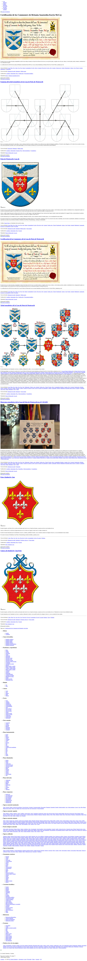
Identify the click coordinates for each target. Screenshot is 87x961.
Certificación (20, 73)
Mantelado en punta (10, 676)
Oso (52, 823)
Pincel (75, 843)
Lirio (15, 814)
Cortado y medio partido (10, 668)
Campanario (22, 838)
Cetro (48, 838)
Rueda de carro (61, 844)
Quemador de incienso (62, 841)
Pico (76, 830)
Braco (48, 820)
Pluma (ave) (79, 830)
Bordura (62, 387)
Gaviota (65, 821)
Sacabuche (80, 844)
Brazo (18, 829)
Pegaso (9, 851)
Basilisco (12, 850)
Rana (8, 824)
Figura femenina (29, 821)
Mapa (7, 911)
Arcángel (8, 850)
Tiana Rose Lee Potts (57, 372)
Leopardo (5, 823)
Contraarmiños (9, 705)
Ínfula (52, 841)
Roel (7, 788)
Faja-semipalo (8, 797)
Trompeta (33, 845)
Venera (2, 388)
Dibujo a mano (9, 933)
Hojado (58, 388)
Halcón (68, 821)
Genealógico (33, 150)
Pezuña (73, 830)
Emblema (7, 896)
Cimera (7, 857)
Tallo (19, 831)
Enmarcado (8, 934)
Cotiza (7, 762)
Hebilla (19, 841)
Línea (35, 842)
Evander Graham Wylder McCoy (16, 373)
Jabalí (72, 821)
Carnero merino (66, 820)
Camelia (11, 813)
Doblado (81, 387)
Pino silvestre (68, 814)
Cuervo (7, 821)
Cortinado (8, 670)
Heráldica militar (9, 641)
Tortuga (32, 824)
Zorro (38, 824)
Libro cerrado (20, 842)
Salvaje (10, 824)
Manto (7, 870)
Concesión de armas (10, 898)
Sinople (7, 693)
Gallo (49, 821)
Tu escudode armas (5, 7)
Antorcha (33, 836)
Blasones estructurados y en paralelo (13, 904)
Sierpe (14, 824)
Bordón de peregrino (67, 837)
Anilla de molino (62, 843)
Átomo (10, 807)
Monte (84, 807)
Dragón (46, 850)
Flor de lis (44, 68)
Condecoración (9, 861)
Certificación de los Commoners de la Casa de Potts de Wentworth (22, 239)
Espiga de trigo (79, 829)
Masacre (25, 830)
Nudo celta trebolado (36, 843)
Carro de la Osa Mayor (17, 807)
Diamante (48, 807)
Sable (7, 694)
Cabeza (71, 68)
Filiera (7, 768)
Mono (46, 823)
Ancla (26, 836)
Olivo (51, 814)
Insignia (7, 888)
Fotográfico (20, 469)
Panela (61, 814)
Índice (33, 959)
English (7, 633)
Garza (59, 821)
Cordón (67, 838)
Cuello (57, 829)
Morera (48, 814)
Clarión (54, 838)
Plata (11, 68)
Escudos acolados (9, 907)
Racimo (23, 815)
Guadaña (8, 841)
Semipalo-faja (8, 802)
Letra (8, 842)
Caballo (57, 820)
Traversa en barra (9, 766)
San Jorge (13, 851)
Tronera (37, 838)
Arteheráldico (5, 2)
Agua (4, 807)
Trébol (14, 815)
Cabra (61, 820)
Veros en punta (9, 711)
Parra (64, 814)
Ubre (35, 831)
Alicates (12, 836)
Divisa (7, 863)
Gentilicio (8, 73)
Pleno (7, 650)
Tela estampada (9, 940)
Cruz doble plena (9, 795)
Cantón (7, 740)
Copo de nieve (25, 807)
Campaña (7, 739)
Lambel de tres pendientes (11, 747)
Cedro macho (27, 813)
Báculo (83, 836)
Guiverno (50, 850)
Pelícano (66, 823)
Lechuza (81, 821)
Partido (7, 651)
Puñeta (10, 844)
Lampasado (8, 69)
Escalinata (14, 839)
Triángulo (7, 789)
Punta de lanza (82, 841)
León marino (73, 850)
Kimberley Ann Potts (7, 372)
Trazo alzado (29, 228)
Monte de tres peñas (7, 808)
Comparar (8, 905)
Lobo (35, 823)
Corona (7, 862)
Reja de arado (17, 836)
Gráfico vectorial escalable (11, 927)
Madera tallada (9, 938)
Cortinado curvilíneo (10, 675)
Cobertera (26, 829)
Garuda (56, 850)
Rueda (56, 844)
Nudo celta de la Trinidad (26, 843)
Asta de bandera (71, 836)
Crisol (60, 838)
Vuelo (42, 831)
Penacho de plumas (9, 872)
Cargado (53, 68)
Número (16, 843)
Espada (27, 839)
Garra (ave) (5, 830)
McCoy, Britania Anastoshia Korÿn (12, 75)
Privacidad (29, 959)
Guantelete (12, 841)
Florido (13, 388)
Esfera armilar (23, 839)
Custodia (14, 838)
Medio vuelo (30, 830)
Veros (7, 707)
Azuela (80, 836)
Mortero (80, 842)
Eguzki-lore (40, 813)
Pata (41, 830)
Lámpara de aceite (71, 841)
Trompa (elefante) (27, 831)
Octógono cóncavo (24, 540)
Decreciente (43, 807)
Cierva (73, 820)
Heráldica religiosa (9, 642)
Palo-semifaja (8, 799)
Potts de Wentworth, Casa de (11, 152)
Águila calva (58, 68)
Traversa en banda (9, 765)
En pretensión (7, 226)
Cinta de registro (27, 842)
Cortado (7, 652)
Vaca (35, 824)
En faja (48, 68)
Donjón (4, 839)
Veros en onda (8, 709)
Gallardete (8, 892)
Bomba (52, 837)
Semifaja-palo (8, 801)
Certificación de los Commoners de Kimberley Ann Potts (16, 628)
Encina (45, 813)
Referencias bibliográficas (11, 917)
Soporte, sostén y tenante (11, 874)
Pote (81, 843)
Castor (70, 820)
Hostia (33, 841)
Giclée (7, 926)
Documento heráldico (28, 73)
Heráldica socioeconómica (11, 644)
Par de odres (43, 843)
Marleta (40, 823)
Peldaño (17, 839)
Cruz (7, 741)
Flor (48, 813)
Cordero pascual (36, 850)
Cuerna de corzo (69, 829)
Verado (7, 712)
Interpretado (13, 73)
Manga (48, 842)
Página (32, 842)
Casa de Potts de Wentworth (67, 371)
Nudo (19, 843)
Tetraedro (22, 845)
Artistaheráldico (5, 4)
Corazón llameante (18, 850)
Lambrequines (8, 868)
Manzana (40, 814)
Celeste (7, 724)
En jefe (32, 68)
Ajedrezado (8, 780)
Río (28, 808)
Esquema (18, 150)
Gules (16, 68)
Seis (23, 225)
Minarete (8, 843)
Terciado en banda (9, 660)
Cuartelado (82, 388)
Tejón (20, 824)
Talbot (17, 824)
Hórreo (30, 841)
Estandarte (8, 891)
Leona (85, 821)
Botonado (11, 389)
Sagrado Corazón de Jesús (27, 850)
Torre (25, 845)
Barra (7, 735)
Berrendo (34, 820)
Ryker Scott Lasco (68, 373)
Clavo (57, 838)
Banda (7, 734)
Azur (9, 68)
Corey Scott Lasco (77, 372)
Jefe (51, 68)
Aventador (77, 836)
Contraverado (8, 716)
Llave (42, 842)
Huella (66, 830)
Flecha (73, 839)
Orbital (17, 808)
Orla (6, 748)
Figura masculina (36, 821)
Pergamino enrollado (52, 839)
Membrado (3, 69)
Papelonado (8, 717)
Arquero (65, 836)
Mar (82, 807)
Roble (82, 814)
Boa (17, 73)
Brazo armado (74, 837)
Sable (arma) (37, 839)
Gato (62, 821)
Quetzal (4, 824)
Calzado (7, 671)
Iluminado (18, 71)
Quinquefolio (78, 814)
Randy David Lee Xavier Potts (20, 456)
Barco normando (40, 837)
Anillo (29, 836)
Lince (26, 823)
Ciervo (77, 820)
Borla (7, 865)
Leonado (7, 725)
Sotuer (23, 68)
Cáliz (8, 838)
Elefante (14, 821)
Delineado (15, 148)
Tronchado (8, 653)
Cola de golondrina (47, 829)
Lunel (45, 842)
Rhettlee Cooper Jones (40, 373)
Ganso (56, 821)
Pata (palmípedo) (46, 830)
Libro (10, 842)
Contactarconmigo (5, 9)
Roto (50, 844)
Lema (7, 869)
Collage (7, 932)
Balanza (23, 837)
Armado (81, 68)
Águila (63, 68)
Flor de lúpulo (77, 813)
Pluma (78, 843)
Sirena (16, 851)
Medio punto (23, 71)
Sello (7, 893)
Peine (47, 843)
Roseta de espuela (44, 844)
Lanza (77, 841)
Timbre (7, 878)
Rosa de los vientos (26, 844)
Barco (30, 837)
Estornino (23, 821)
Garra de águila (11, 830)
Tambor (83, 844)
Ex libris (7, 895)
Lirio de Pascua (23, 814)
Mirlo (43, 823)
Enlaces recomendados (10, 919)
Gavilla (80, 839)
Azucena (18, 814)
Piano (50, 843)
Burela (7, 761)
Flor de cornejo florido (59, 813)
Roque (20, 844)
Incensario (56, 841)
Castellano (8, 634)
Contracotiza (8, 763)
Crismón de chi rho (74, 838)
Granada (8, 814)
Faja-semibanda (9, 796)
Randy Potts (7, 223)
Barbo (30, 820)
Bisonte (37, 820)
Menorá (77, 842)
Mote (7, 871)
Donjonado (9, 839)
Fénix (54, 850)
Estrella (56, 807)
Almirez (4, 843)
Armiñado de (8, 704)
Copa (10, 838)
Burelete (7, 856)
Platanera (73, 814)
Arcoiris (7, 807)
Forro (7, 700)
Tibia (22, 831)
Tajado (7, 654)
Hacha (16, 841)
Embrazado (8, 673)
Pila (6, 751)
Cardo (17, 389)
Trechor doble (8, 774)
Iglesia (49, 841)
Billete (7, 783)
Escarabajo (18, 821)
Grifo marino (64, 850)
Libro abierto (14, 842)
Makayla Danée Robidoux (67, 372)
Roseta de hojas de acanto (35, 844)
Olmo (54, 814)
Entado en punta (9, 678)
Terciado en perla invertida (11, 661)
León (16, 823)
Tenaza (7, 771)
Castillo (45, 838)
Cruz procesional (14, 837)
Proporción (10, 148)
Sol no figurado (40, 808)
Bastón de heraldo (6, 837)
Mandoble (56, 842)
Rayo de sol (24, 808)
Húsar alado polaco (43, 841)
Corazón (25, 388)
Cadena (83, 837)
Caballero (80, 837)
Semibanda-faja (9, 800)
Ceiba (31, 813)
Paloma (54, 823)
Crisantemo (35, 813)
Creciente (72, 387)
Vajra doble (37, 845)
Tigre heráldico (25, 824)
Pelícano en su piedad (73, 823)
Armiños (7, 701)
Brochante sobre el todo (70, 388)
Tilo (9, 815)
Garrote (76, 839)
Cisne (80, 820)
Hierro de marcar (25, 841)
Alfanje (8, 836)
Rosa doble (5, 815)
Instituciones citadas (10, 920)
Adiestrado (8, 655)
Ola (15, 808)
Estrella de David (44, 839)
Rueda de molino (69, 843)
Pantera (58, 823)
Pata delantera (52, 830)
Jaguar (74, 821)
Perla (7, 750)
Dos (21, 68)
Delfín (11, 821)
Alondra (16, 820)
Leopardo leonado (11, 823)
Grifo (60, 850)
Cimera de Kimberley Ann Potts (11, 551)
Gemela (7, 770)
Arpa (54, 836)
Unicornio (34, 851)
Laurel (11, 814)
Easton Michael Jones (49, 373)
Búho (54, 820)
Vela (35, 837)
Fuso (7, 786)
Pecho (70, 830)
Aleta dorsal (11, 829)
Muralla (12, 843)
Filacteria (67, 839)
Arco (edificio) (41, 836)
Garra (84, 829)
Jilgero (78, 821)
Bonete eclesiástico (58, 837)
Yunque (42, 845)
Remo (33, 837)
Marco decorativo (9, 903)
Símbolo (75, 844)
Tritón (23, 851)
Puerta (7, 844)
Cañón (27, 838)
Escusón (2, 226)
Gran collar (8, 860)
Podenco (84, 823)
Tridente (28, 845)
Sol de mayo (33, 808)
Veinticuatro (27, 387)
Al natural (40, 68)
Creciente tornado (36, 807)
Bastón (7, 760)
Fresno (82, 813)
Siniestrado (8, 657)
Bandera (7, 889)
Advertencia (20, 959)
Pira (6, 753)
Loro (37, 823)
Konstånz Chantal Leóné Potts (47, 372)
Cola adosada (33, 829)
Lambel (49, 388)
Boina (49, 837)
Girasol (4, 814)
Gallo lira (53, 821)
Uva (20, 815)
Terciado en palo (9, 658)
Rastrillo (53, 844)
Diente (74, 829)
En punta (16, 226)
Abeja (36, 68)
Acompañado (28, 68)
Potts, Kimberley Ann (8, 477)
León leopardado (21, 823)
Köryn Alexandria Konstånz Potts (33, 372)
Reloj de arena (15, 844)
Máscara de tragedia (71, 842)
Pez (81, 823)
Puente (4, 844)
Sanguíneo (8, 728)
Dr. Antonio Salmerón (13, 959)
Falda (70, 839)
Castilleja (22, 813)
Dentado (82, 838)
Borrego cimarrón (43, 820)
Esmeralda (53, 807)
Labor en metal (9, 936)
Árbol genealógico (26, 150)
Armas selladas (9, 901)
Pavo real (62, 823)
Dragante (42, 850)
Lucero (76, 807)
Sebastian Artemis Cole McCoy (26, 457)
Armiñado (8, 702)
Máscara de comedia (62, 842)
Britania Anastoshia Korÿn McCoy (19, 372)
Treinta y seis (32, 387)
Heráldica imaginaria (10, 645)
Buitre (51, 820)
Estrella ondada (62, 807)
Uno (19, 68)
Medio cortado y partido (10, 669)
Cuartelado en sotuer (10, 663)
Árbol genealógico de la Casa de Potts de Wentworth (18, 305)
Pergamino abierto (60, 839)
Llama (29, 823)
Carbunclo (41, 838)
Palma (38, 830)
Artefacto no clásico (59, 836)
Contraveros (8, 715)
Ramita (11, 831)
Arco (37, 836)
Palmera (57, 814)
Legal (25, 959)
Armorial (37, 959)
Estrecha (7, 767)
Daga (79, 838)
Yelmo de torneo (9, 880)
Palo (6, 749)
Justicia (68, 850)
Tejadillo (10, 845)
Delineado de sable (11, 71)
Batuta (19, 837)
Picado (77, 68)
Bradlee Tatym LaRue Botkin (29, 373)
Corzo (4, 821)
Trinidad (20, 851)
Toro (29, 824)
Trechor (7, 773)
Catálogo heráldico (9, 899)
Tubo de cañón (32, 838)
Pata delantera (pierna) (60, 830)
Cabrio (7, 738)
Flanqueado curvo (9, 680)
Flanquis (7, 769)
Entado (7, 677)
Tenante (7, 877)
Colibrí (83, 820)
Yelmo (7, 879)
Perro (79, 823)
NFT (7, 929)
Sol (30, 808)
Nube (13, 808)
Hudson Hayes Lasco (59, 373)
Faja (6, 743)
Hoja (16, 830)
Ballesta (26, 837)
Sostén (7, 876)
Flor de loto (71, 813)
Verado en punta (9, 714)
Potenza (83, 843)
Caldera (4, 838)
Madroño (36, 814)
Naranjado (8, 727)
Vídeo (7, 931)
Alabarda (5, 836)
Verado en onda (9, 713)
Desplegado (67, 68)
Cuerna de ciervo (62, 829)
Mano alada (78, 850)
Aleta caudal (5, 829)
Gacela (46, 821)
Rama (8, 831)
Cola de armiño (40, 829)
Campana (18, 838)
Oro (14, 68)
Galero (7, 864)
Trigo (11, 815)
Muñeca (35, 830)
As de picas (22, 836)
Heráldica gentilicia (9, 639)
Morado (7, 726)
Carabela (46, 837)
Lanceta (4, 842)
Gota (66, 807)
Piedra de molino (55, 843)
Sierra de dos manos (69, 844)
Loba (32, 823)
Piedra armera (8, 939)
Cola (75, 68)
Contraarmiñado (9, 706)
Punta (7, 754)
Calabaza (15, 813)
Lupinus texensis (30, 814)
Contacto (2, 959)
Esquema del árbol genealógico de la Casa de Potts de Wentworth (22, 82)
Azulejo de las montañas (23, 820)
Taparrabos (5, 845)
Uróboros (39, 851)
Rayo (21, 808)
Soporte (7, 875)
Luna (79, 807)
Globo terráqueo (71, 807)
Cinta (2, 389)
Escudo (20, 230)
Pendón (7, 890)
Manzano (44, 814)
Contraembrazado (9, 674)
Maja (84, 842)
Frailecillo (42, 821)
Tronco (32, 831)
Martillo (51, 842)
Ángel (4, 850)
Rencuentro (15, 831)
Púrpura (7, 695)
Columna (64, 838)
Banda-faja (8, 794)
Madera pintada (9, 937)
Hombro (19, 830)
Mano (22, 830)
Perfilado (5, 388)
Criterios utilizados (9, 918)
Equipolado (8, 784)
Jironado (17, 388)
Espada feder (32, 839)
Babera (7, 882)
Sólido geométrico (15, 845)
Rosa (4, 389)
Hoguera (37, 841)
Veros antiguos (9, 708)
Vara (6, 775)
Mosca (49, 823)
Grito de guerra (9, 867)
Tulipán (17, 815)
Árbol (4, 813)
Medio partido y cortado (10, 666)
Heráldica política (9, 640)
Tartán (7, 912)
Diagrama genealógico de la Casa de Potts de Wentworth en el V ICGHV (24, 402)
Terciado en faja (9, 659)
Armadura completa (48, 836)
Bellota (7, 813)
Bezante (7, 782)
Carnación (8, 722)
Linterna (38, 842)
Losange (7, 787)
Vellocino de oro (28, 851)
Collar (7, 859)
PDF (7, 930)
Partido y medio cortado (10, 667)
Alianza (15, 829)
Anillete (7, 781)
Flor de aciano (52, 813)
